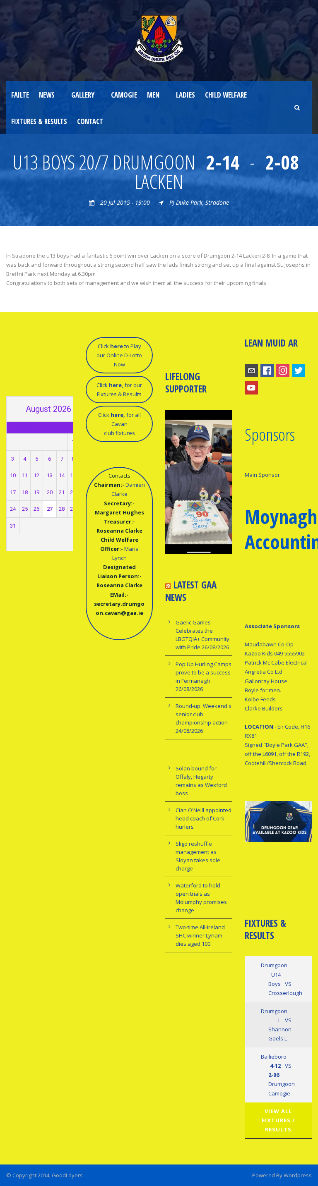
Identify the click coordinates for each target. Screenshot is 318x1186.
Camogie (124, 95)
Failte (20, 95)
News (47, 95)
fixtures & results (39, 121)
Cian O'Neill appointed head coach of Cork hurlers (203, 818)
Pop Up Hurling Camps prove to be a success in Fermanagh (203, 672)
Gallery (82, 95)
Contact (90, 121)
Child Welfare (226, 95)
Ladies (185, 95)
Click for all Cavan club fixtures (119, 424)
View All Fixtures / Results (278, 1120)
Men (153, 95)
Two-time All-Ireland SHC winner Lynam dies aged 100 (200, 935)
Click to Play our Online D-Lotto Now (119, 355)
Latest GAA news (191, 591)
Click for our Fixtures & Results (119, 389)
